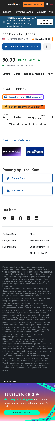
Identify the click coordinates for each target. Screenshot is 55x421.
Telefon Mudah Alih (40, 240)
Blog (32, 234)
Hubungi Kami (9, 246)
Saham (7, 12)
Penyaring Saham (23, 12)
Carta (17, 73)
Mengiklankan (9, 240)
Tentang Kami (9, 234)
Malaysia (41, 12)
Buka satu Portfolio (39, 246)
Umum (6, 73)
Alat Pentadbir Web (39, 253)
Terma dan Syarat (10, 381)
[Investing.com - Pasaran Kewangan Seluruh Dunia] (14, 4)
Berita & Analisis (34, 73)
